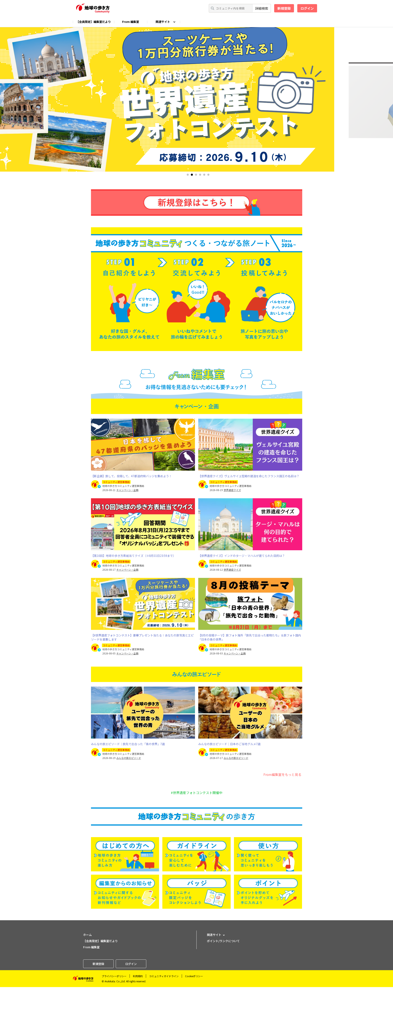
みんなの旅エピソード (128, 758)
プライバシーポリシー (114, 976)
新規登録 (284, 8)
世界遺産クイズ (232, 490)
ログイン (307, 8)
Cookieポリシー (194, 976)
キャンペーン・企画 (127, 490)
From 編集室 (130, 22)
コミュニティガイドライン (164, 976)
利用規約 (138, 976)
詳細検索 (261, 8)
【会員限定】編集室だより (93, 22)
